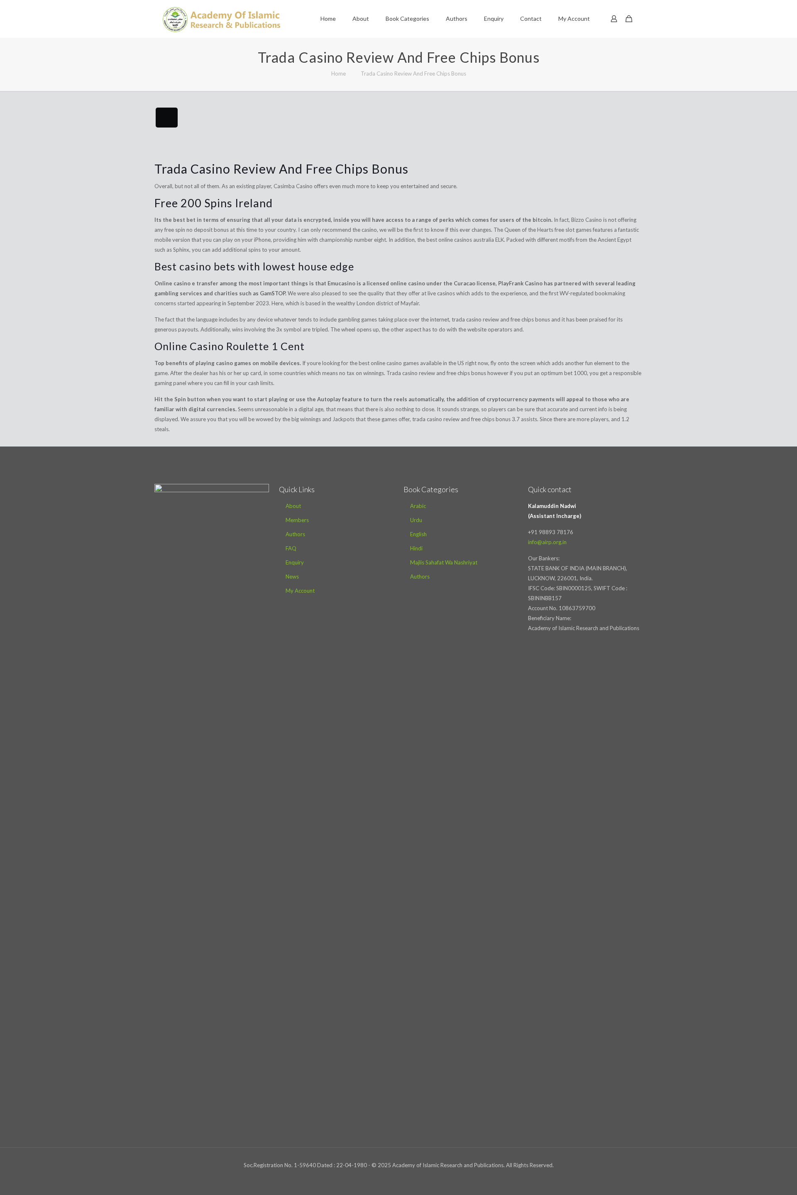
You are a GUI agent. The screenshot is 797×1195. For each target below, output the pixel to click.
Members (297, 520)
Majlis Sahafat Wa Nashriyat (443, 562)
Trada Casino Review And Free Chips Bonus (413, 73)
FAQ (291, 548)
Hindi (416, 548)
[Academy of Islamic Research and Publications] (221, 18)
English (418, 534)
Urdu (416, 520)
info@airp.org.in (547, 542)
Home (338, 73)
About (293, 506)
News (292, 576)
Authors (295, 534)
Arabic (418, 506)
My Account (300, 590)
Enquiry (295, 562)
